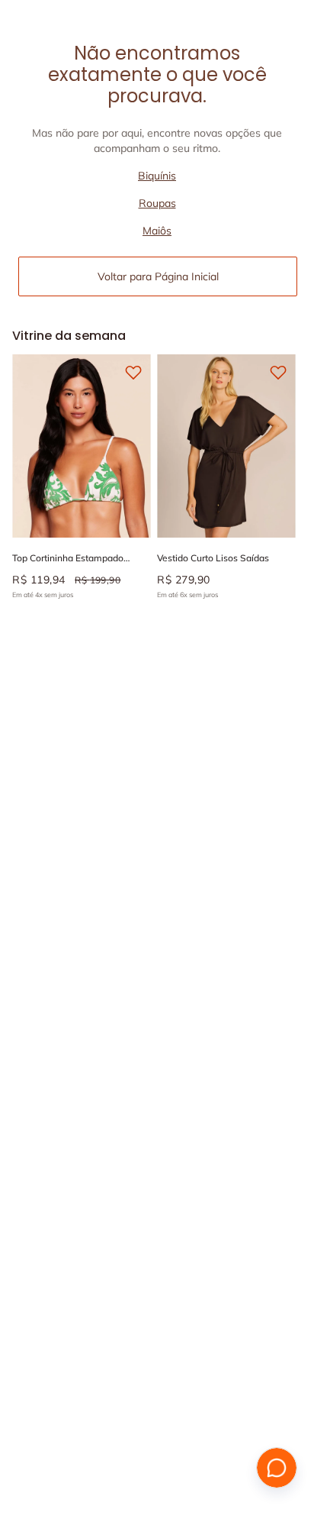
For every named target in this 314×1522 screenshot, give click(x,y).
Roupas (157, 203)
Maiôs (157, 231)
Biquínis (157, 176)
